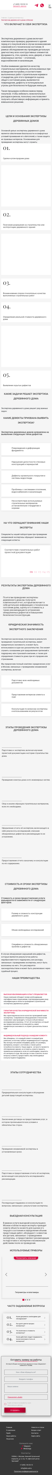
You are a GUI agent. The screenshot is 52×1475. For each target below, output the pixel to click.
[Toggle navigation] (48, 4)
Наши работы (11, 1436)
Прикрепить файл (15, 1397)
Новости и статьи (37, 1427)
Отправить (14, 1410)
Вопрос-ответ (36, 1430)
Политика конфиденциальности (26, 1471)
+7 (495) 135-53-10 (20, 4)
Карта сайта (35, 1436)
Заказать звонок (19, 6)
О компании (10, 1430)
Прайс (8, 1433)
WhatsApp (27, 1449)
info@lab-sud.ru (26, 1468)
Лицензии (10, 1439)
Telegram (27, 1446)
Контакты (34, 1433)
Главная (4, 18)
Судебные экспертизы (15, 18)
